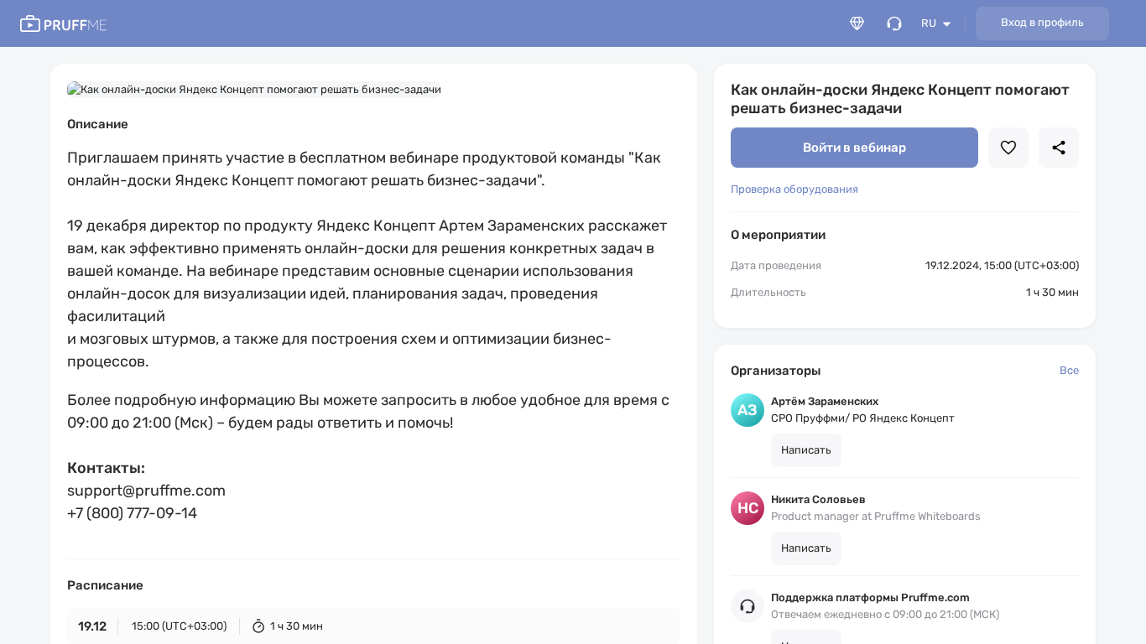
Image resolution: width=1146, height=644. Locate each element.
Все (1069, 370)
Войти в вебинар (854, 147)
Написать (806, 450)
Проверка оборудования (794, 189)
